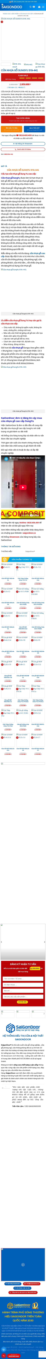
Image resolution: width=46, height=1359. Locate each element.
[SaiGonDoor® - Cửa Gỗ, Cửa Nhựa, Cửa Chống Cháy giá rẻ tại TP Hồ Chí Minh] (12, 7)
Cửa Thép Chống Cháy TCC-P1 (23, 579)
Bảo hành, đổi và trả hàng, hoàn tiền (15, 1342)
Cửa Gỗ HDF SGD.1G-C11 (8, 749)
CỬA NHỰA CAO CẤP (26, 14)
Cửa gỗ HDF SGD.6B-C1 (23, 676)
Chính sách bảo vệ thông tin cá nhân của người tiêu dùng (21, 1334)
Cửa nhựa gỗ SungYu (10, 178)
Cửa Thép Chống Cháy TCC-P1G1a (38, 701)
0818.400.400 (14, 1355)
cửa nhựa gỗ (17, 348)
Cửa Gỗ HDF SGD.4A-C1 (8, 579)
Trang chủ (6, 14)
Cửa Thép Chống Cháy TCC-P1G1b (23, 701)
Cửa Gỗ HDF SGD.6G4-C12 (23, 628)
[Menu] (43, 6)
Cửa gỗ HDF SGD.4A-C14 (8, 652)
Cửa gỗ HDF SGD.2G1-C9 (8, 676)
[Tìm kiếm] (30, 7)
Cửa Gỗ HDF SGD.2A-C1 (8, 628)
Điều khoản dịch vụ (35, 1342)
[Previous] (5, 39)
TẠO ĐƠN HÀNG (23, 118)
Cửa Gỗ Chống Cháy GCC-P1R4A (38, 628)
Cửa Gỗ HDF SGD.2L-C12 (38, 579)
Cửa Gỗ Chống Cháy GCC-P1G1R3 (38, 603)
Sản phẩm (15, 14)
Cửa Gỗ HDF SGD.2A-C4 (23, 749)
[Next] (41, 39)
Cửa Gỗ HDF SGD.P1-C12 (37, 725)
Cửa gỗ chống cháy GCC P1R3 (23, 725)
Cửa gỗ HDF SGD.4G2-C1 (8, 701)
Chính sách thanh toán (24, 1336)
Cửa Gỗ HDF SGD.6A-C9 (38, 652)
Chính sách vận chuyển (23, 1344)
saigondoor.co (29, 533)
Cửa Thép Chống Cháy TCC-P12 (8, 725)
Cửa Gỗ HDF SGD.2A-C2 (8, 603)
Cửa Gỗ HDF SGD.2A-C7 (38, 749)
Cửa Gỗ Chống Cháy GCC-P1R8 (23, 603)
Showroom (14, 537)
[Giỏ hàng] (39, 6)
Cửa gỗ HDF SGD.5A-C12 (38, 676)
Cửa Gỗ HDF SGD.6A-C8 (23, 652)
